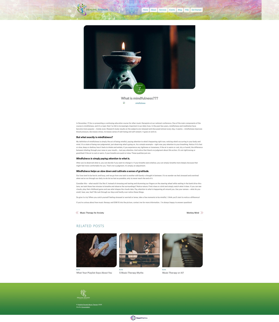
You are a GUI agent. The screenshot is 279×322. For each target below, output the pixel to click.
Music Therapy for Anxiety (92, 213)
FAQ (187, 10)
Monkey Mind (193, 213)
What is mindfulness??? (139, 98)
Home (145, 10)
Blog (180, 10)
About (153, 10)
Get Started (196, 10)
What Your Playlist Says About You (94, 272)
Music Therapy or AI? (173, 272)
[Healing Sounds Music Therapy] (92, 15)
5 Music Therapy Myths (131, 272)
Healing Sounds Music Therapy (88, 304)
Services (162, 10)
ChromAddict (85, 307)
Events (172, 10)
